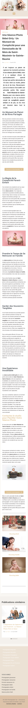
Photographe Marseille (9, 652)
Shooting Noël (14, 534)
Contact (19, 703)
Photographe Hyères (9, 665)
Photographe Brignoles (9, 649)
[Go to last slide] (4, 621)
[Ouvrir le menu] (14, 14)
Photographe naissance (8, 680)
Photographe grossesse (8, 677)
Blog (6, 32)
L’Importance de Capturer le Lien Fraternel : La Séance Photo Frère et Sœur (13, 627)
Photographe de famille (8, 689)
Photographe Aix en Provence (11, 663)
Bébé (3, 32)
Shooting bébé (14, 575)
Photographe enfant (7, 687)
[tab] (12, 638)
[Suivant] (24, 621)
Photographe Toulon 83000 (11, 657)
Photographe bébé (7, 684)
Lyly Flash (6, 62)
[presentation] (14, 613)
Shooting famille (14, 555)
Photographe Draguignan (10, 655)
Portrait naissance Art (8, 682)
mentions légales (11, 703)
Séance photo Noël (7, 692)
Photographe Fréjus (8, 660)
